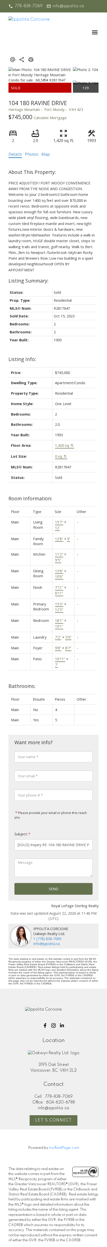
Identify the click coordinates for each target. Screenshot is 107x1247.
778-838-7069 (29, 6)
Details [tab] (15, 154)
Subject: (21, 834)
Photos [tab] (31, 154)
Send (53, 888)
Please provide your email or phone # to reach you (50, 815)
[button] (25, 6)
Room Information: (30, 498)
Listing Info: (22, 359)
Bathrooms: (22, 686)
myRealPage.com (64, 1148)
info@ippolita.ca (68, 6)
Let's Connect (53, 1120)
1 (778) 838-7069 (47, 938)
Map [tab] (45, 154)
